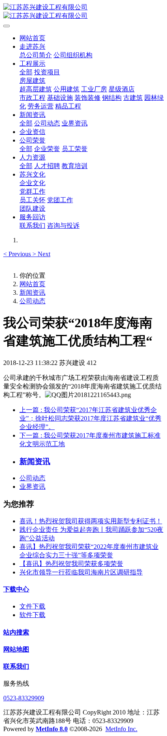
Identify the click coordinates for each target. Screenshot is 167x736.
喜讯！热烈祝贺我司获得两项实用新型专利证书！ (90, 521)
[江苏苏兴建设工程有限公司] (83, 11)
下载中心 (16, 589)
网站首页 (32, 38)
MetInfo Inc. (121, 728)
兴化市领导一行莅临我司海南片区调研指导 (81, 572)
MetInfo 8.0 (52, 728)
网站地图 (16, 649)
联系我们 (16, 666)
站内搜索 (16, 632)
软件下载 (32, 614)
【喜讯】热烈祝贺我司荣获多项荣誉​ (71, 563)
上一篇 (90, 418)
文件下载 (32, 606)
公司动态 (32, 301)
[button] (17, 253)
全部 (25, 72)
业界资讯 (32, 486)
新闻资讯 (32, 292)
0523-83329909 (23, 698)
